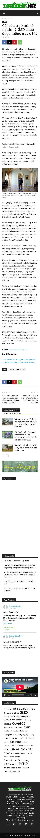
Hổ (11, 731)
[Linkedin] (14, 824)
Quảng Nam (7, 746)
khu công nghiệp (21, 734)
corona (7, 724)
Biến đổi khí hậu (11, 713)
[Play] (5, 695)
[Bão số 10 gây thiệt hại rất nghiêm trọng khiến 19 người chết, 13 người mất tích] (7, 421)
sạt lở (6, 749)
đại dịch (18, 369)
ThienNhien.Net (15, 606)
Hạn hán (6, 731)
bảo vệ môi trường (11, 716)
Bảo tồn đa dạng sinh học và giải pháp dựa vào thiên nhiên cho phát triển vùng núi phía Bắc (20, 574)
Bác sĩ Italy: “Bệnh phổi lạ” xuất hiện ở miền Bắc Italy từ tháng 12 (29, 399)
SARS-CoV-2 (29, 746)
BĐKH (24, 712)
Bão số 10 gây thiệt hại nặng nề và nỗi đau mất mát (19, 589)
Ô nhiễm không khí (14, 756)
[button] (3, 13)
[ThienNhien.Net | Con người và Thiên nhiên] (20, 5)
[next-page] (7, 455)
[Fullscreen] (35, 695)
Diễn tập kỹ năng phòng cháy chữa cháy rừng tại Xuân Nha (26, 448)
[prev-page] (3, 455)
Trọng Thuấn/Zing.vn (18, 349)
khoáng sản (8, 735)
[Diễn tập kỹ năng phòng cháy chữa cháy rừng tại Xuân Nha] (7, 448)
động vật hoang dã (12, 771)
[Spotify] (26, 824)
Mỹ (24, 369)
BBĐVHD (10, 709)
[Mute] (31, 695)
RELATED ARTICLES (11, 410)
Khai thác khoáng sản (20, 731)
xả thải (5, 756)
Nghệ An (31, 738)
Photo (9, 624)
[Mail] (20, 824)
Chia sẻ (7, 629)
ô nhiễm (7, 764)
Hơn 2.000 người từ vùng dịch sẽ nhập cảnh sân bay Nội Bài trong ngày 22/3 (11, 399)
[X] (9, 42)
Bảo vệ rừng (26, 716)
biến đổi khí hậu (26, 709)
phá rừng (15, 742)
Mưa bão (14, 738)
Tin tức (10, 18)
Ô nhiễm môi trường (16, 760)
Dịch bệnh (18, 727)
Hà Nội (27, 727)
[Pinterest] (14, 42)
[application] (20, 687)
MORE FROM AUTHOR (12, 413)
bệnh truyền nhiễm (13, 720)
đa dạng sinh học (12, 768)
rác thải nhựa (17, 746)
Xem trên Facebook (9, 627)
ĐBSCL (14, 764)
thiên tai (14, 749)
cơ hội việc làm (8, 727)
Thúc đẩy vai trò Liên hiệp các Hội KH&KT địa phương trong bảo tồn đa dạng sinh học (20, 566)
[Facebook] (4, 42)
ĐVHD (23, 763)
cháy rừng (27, 720)
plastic (25, 742)
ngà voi (6, 742)
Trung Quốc (9, 753)
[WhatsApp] (20, 42)
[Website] (32, 824)
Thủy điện (26, 749)
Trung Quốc (20, 753)
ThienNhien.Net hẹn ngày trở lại (16, 561)
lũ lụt (32, 735)
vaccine (29, 753)
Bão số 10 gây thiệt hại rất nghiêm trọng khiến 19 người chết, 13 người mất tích (25, 423)
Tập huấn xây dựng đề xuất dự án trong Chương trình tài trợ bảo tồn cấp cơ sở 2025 (25, 436)
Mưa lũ (21, 738)
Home (4, 18)
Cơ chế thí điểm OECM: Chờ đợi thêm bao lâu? (19, 582)
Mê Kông (7, 738)
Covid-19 (11, 369)
